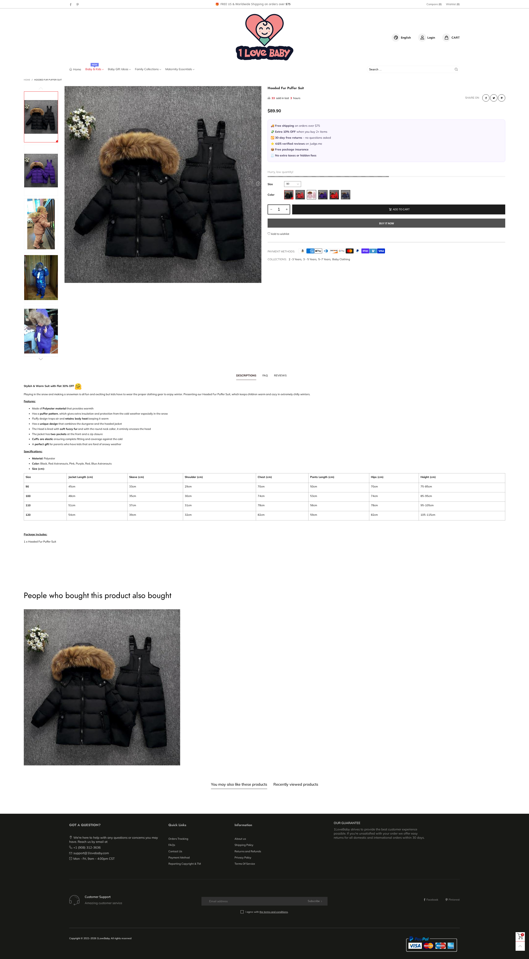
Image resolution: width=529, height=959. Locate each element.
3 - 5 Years (309, 259)
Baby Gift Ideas (118, 69)
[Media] (254, 276)
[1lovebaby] (264, 37)
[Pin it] (501, 98)
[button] (67, 183)
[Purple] (323, 194)
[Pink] (311, 194)
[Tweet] (493, 98)
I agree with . (266, 911)
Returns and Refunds (248, 851)
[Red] (334, 194)
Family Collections (147, 69)
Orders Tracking (178, 838)
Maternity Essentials (179, 69)
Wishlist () (453, 4)
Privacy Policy (243, 857)
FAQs (171, 845)
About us (240, 838)
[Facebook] (70, 4)
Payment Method (179, 857)
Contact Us (175, 851)
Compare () (434, 4)
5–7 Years (324, 259)
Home (77, 69)
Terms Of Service (245, 863)
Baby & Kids (93, 69)
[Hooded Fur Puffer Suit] (163, 184)
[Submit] (456, 69)
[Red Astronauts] (300, 194)
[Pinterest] (77, 4)
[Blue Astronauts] (345, 194)
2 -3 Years (295, 259)
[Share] (486, 98)
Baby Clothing (341, 259)
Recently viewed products (295, 784)
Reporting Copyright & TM (184, 863)
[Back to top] (520, 946)
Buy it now (386, 223)
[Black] (288, 194)
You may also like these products (239, 784)
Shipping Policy (244, 845)
